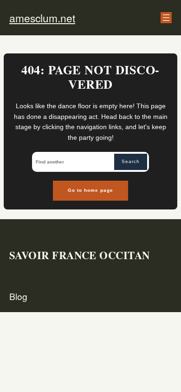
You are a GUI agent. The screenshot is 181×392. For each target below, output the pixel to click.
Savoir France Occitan (79, 255)
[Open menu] (166, 17)
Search (131, 161)
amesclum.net (42, 17)
